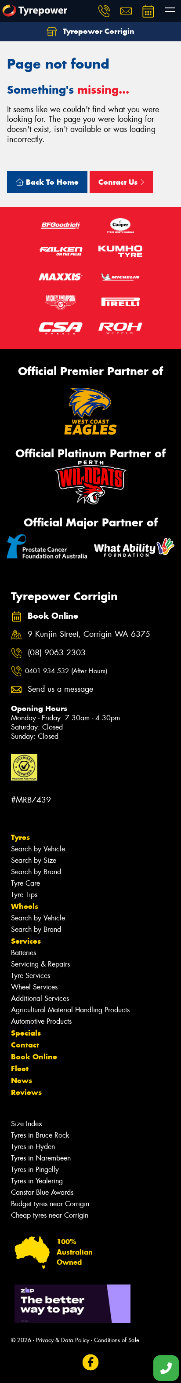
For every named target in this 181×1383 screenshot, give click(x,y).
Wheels (24, 906)
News (21, 1080)
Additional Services (40, 998)
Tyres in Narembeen (41, 1158)
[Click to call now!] (104, 11)
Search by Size (33, 860)
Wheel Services (34, 987)
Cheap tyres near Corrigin (49, 1215)
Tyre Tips (24, 894)
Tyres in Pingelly (35, 1169)
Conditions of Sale (116, 1340)
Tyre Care (25, 883)
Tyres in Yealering (37, 1181)
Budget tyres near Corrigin (50, 1203)
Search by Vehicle (38, 849)
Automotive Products (41, 1021)
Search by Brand (36, 871)
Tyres (20, 837)
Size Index (26, 1123)
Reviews (26, 1092)
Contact (25, 1045)
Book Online (34, 1057)
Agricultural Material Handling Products (70, 1009)
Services (26, 941)
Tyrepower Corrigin (97, 31)
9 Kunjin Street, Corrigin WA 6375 (89, 634)
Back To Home (51, 182)
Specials (26, 1033)
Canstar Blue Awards (42, 1192)
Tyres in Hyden (33, 1146)
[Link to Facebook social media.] (91, 1362)
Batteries (23, 952)
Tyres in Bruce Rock (40, 1135)
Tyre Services (30, 975)
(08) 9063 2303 (57, 653)
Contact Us (119, 182)
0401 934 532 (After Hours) (66, 671)
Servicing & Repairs (40, 964)
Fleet (20, 1068)
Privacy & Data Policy (62, 1340)
